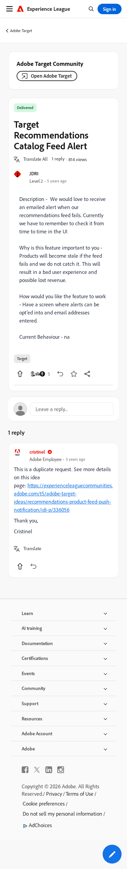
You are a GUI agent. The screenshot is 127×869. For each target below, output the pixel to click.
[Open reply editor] (63, 409)
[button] (35, 159)
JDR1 (34, 173)
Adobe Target (21, 30)
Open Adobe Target (51, 76)
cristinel (37, 452)
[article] (63, 510)
